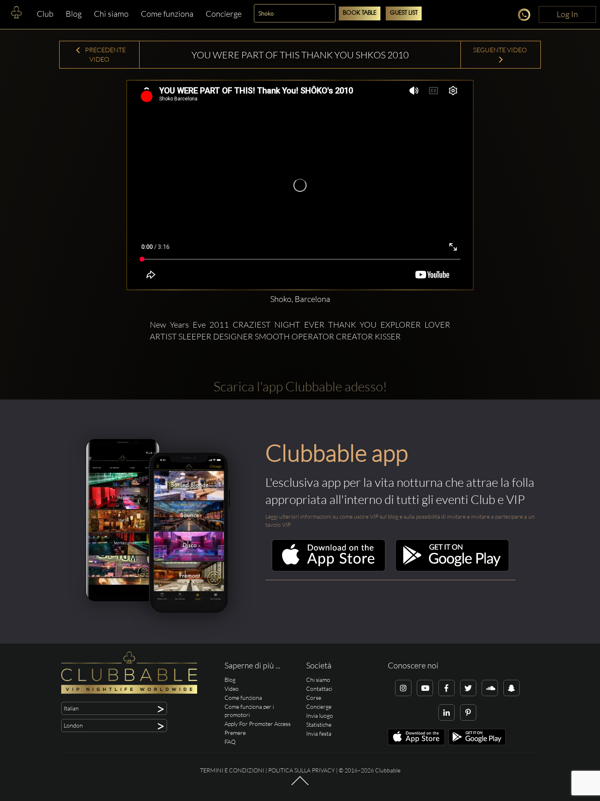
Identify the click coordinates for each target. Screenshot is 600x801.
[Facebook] (446, 688)
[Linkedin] (446, 712)
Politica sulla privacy (301, 770)
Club (45, 14)
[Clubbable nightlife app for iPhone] (328, 569)
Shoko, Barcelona (300, 299)
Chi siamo (111, 14)
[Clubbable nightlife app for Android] (452, 569)
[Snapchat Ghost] (511, 688)
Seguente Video (500, 50)
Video (231, 688)
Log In (567, 14)
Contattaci (319, 688)
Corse (313, 697)
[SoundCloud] (490, 688)
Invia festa (318, 733)
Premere (235, 732)
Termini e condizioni (232, 770)
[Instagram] (403, 688)
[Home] (16, 14)
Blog (74, 14)
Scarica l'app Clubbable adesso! (300, 386)
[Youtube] (425, 688)
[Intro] (300, 784)
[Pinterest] (468, 712)
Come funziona (167, 14)
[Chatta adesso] (526, 16)
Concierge (224, 14)
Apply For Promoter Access (257, 723)
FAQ (230, 741)
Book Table (359, 13)
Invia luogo (319, 715)
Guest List (404, 13)
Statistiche (318, 724)
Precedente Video (105, 54)
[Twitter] (468, 688)
